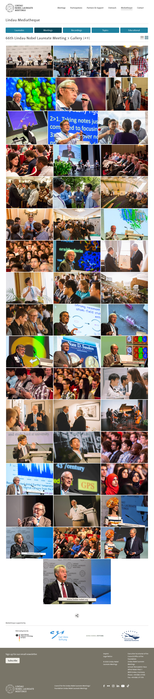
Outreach (112, 8)
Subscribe (12, 660)
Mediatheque (126, 8)
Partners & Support (95, 8)
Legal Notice (107, 656)
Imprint (106, 654)
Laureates (19, 30)
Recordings (76, 30)
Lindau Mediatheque (23, 20)
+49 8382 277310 (139, 675)
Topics (105, 30)
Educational (134, 30)
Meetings (61, 8)
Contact (140, 8)
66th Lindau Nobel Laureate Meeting (36, 38)
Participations (76, 8)
